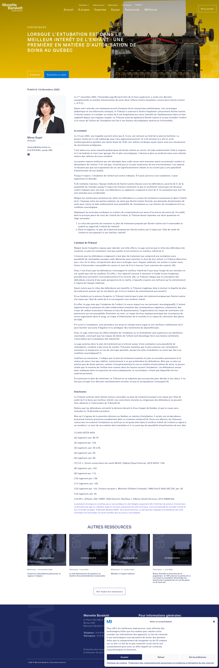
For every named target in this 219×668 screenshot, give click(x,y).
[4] (183, 212)
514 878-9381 (103, 632)
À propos (83, 9)
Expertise (100, 9)
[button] (214, 621)
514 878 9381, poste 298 (39, 150)
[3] (103, 192)
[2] (102, 170)
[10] (117, 338)
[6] (134, 276)
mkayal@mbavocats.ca (39, 146)
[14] (146, 419)
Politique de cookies (117, 662)
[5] (174, 265)
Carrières (83, 5)
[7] (164, 290)
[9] (80, 319)
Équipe (115, 9)
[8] (174, 304)
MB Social (150, 9)
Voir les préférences (197, 657)
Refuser (161, 657)
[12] (167, 381)
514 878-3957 (104, 635)
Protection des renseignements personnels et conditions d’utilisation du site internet (171, 662)
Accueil (68, 9)
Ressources (132, 9)
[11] (99, 352)
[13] (118, 402)
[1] (82, 103)
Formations (127, 5)
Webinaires (113, 5)
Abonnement (98, 5)
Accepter (124, 657)
